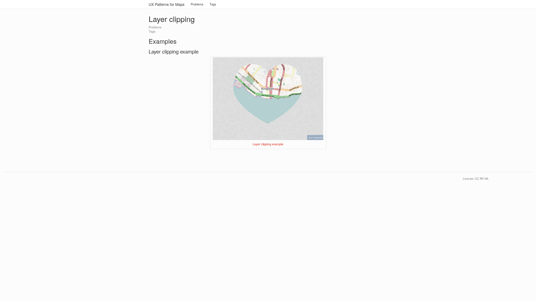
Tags (213, 4)
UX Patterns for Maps (166, 4)
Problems (197, 4)
